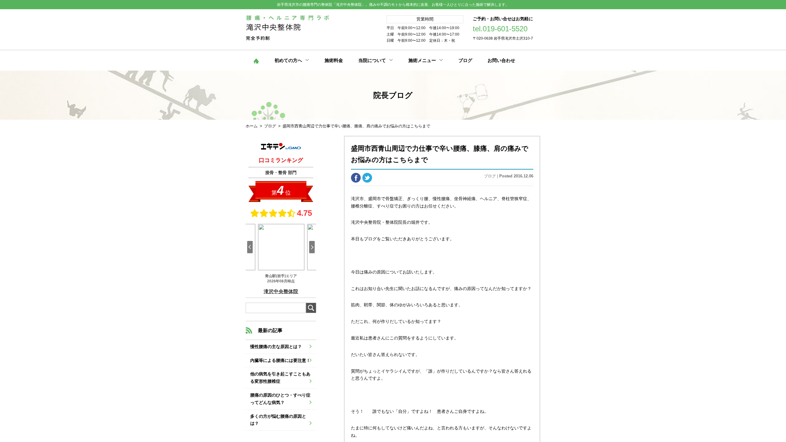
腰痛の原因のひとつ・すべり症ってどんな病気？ (280, 399)
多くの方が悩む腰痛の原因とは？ (278, 420)
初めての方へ (288, 60)
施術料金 (334, 60)
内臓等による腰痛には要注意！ (280, 360)
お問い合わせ (501, 60)
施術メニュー (422, 60)
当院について (372, 60)
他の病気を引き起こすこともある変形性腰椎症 (280, 377)
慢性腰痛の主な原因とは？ (276, 346)
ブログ (465, 60)
